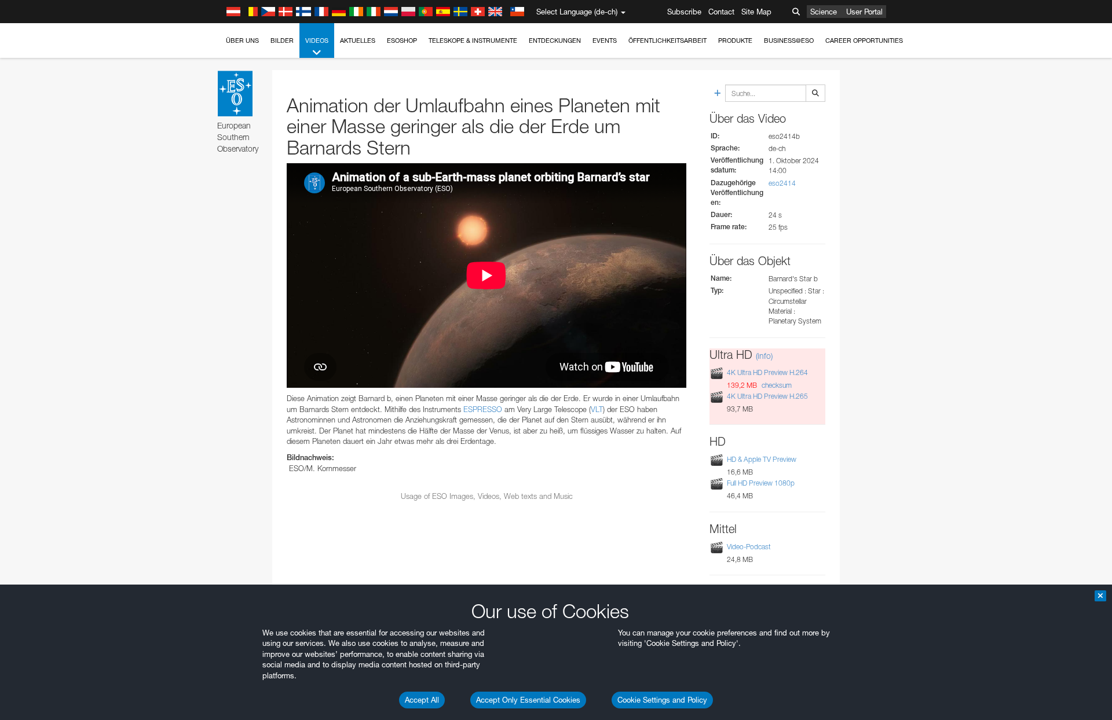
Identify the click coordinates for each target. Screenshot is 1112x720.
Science (823, 11)
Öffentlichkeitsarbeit (667, 40)
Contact (721, 11)
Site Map (756, 11)
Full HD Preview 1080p (761, 483)
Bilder (282, 40)
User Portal (864, 11)
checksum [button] (776, 385)
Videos (316, 40)
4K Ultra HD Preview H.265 (767, 396)
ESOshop (402, 40)
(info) (764, 356)
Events (604, 40)
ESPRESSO (482, 409)
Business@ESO (789, 40)
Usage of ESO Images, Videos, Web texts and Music (487, 496)
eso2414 (782, 183)
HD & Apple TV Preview (761, 459)
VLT (597, 409)
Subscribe (684, 11)
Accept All (422, 699)
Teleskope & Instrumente (473, 40)
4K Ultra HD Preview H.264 (767, 372)
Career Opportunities (864, 40)
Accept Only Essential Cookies (528, 699)
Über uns (242, 40)
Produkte (735, 40)
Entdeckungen (555, 40)
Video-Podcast (749, 546)
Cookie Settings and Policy (662, 699)
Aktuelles (357, 40)
